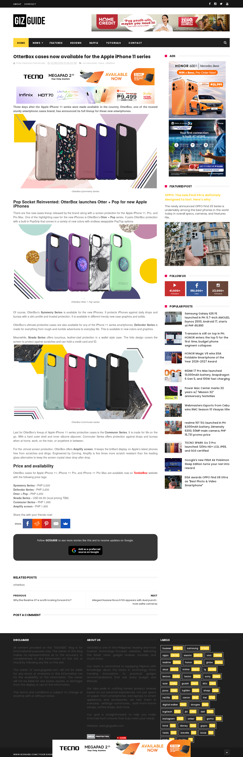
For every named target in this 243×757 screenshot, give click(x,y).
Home (21, 43)
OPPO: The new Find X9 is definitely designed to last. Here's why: (193, 197)
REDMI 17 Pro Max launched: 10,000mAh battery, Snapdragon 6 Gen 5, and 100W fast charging (207, 375)
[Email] (56, 523)
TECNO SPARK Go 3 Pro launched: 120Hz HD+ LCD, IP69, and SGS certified (205, 447)
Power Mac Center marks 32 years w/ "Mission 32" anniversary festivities (204, 392)
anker (191, 718)
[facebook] (210, 4)
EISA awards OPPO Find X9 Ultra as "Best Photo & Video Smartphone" (206, 481)
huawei (167, 648)
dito (205, 683)
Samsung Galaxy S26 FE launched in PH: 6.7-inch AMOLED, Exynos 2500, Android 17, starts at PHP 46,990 (207, 319)
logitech (167, 711)
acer (165, 683)
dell (203, 711)
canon (186, 697)
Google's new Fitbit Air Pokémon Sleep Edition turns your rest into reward (207, 464)
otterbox (110, 63)
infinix (186, 669)
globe (209, 662)
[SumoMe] (65, 523)
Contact (30, 4)
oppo (166, 655)
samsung (192, 648)
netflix (166, 697)
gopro (203, 725)
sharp (207, 690)
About (17, 4)
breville (185, 732)
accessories (90, 63)
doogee (195, 704)
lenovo (166, 676)
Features (56, 43)
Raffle (93, 43)
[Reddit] (37, 523)
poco (165, 690)
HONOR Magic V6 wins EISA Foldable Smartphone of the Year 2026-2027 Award (204, 357)
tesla (166, 732)
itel (205, 697)
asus (165, 669)
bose (203, 732)
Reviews (76, 43)
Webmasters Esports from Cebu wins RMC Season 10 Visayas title (207, 407)
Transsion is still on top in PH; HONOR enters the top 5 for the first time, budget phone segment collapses (206, 339)
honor (188, 662)
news (101, 63)
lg (205, 669)
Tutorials (113, 43)
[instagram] (215, 4)
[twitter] (221, 4)
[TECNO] (121, 748)
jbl (186, 711)
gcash (185, 683)
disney (184, 725)
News (36, 43)
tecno (187, 676)
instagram (169, 718)
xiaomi (188, 655)
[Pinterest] (46, 523)
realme (167, 662)
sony (208, 676)
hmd (165, 725)
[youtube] (227, 4)
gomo (210, 718)
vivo (209, 655)
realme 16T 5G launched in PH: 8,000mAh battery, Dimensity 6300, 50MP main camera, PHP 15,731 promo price (205, 429)
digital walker (170, 704)
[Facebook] (27, 523)
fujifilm (186, 690)
